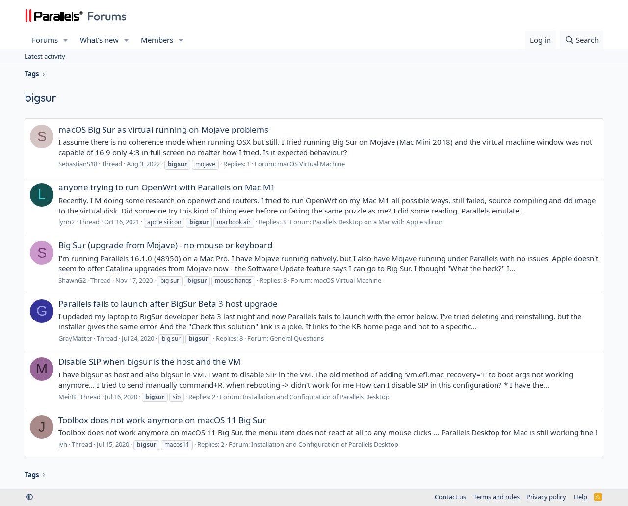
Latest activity (45, 56)
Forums (45, 40)
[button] (66, 40)
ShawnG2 (72, 280)
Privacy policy (546, 496)
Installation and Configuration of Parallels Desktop (316, 396)
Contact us (450, 496)
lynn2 (66, 221)
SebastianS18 (77, 164)
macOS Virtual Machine (311, 164)
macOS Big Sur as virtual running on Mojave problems (163, 129)
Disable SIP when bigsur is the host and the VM (149, 361)
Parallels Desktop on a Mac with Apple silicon (378, 221)
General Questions (297, 338)
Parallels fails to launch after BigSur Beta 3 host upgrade (168, 303)
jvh (62, 444)
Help (580, 496)
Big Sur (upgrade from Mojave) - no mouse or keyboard (165, 245)
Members (157, 40)
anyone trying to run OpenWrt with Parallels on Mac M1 (166, 187)
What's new (99, 40)
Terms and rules (496, 496)
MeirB (67, 396)
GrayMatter (75, 338)
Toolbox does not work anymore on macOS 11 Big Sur (162, 420)
